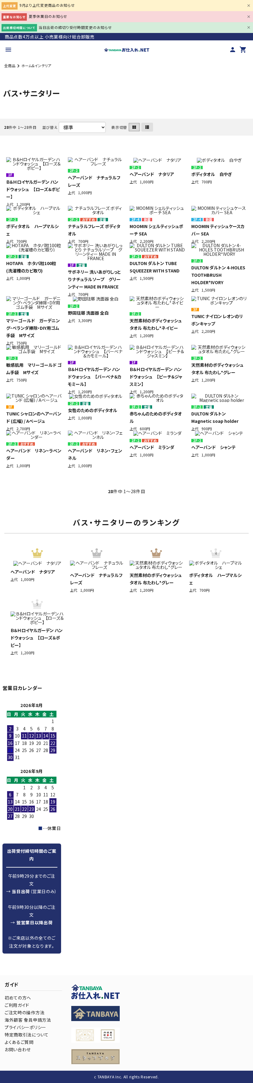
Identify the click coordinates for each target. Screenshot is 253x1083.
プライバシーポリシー (25, 1027)
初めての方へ (18, 998)
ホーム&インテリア (36, 65)
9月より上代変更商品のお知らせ (47, 5)
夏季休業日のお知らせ (48, 16)
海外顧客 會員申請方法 (28, 1020)
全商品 (9, 65)
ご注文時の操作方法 (24, 1012)
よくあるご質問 (19, 1042)
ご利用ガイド (17, 1005)
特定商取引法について (27, 1035)
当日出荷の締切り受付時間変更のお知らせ (75, 27)
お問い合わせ (18, 1049)
